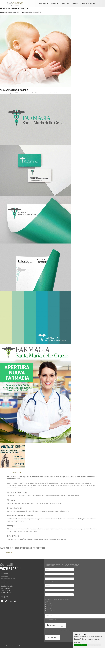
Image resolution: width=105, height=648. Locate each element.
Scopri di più (16, 472)
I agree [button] (77, 644)
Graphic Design (43, 3)
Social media (65, 3)
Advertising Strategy (51, 610)
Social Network (49, 605)
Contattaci (8, 552)
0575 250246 (10, 568)
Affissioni (75, 3)
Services (84, 3)
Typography (49, 608)
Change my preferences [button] (94, 644)
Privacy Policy (56, 631)
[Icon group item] (3, 601)
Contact (92, 3)
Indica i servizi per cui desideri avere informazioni (57, 599)
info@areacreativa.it (6, 592)
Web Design (55, 3)
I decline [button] (83, 644)
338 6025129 (6, 590)
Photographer (49, 607)
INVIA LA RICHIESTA (52, 637)
